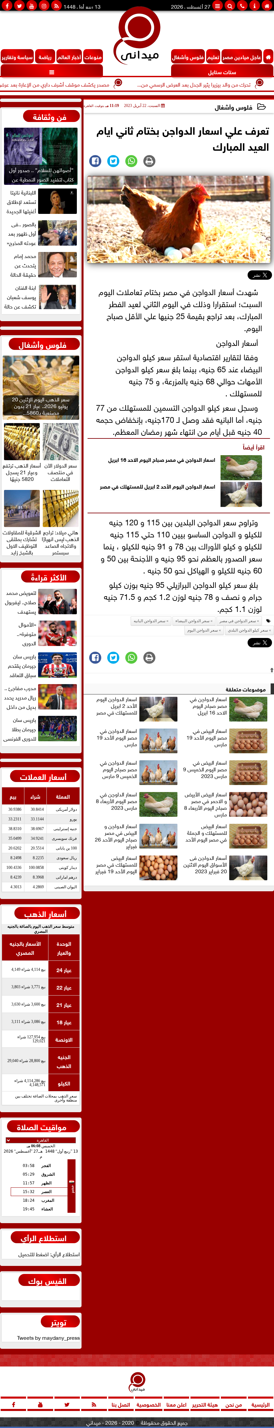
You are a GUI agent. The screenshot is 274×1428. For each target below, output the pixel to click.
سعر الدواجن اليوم (202, 630)
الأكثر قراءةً (48, 576)
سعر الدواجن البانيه (149, 621)
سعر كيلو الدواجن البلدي (248, 630)
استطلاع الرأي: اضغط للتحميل (49, 1253)
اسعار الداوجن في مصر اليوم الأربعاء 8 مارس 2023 (116, 801)
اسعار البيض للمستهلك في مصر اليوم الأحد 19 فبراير (116, 864)
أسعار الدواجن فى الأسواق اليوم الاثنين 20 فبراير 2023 (205, 864)
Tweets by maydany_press (48, 1337)
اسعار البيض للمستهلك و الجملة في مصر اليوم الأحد (206, 832)
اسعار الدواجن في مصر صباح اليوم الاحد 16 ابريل (161, 459)
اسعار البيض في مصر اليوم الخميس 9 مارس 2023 (205, 769)
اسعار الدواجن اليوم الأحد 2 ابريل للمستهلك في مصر (157, 485)
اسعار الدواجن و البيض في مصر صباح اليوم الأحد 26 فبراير (116, 836)
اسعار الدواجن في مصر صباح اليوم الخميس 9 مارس (118, 769)
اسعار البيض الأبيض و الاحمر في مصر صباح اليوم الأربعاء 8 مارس (205, 804)
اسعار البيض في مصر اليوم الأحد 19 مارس (206, 737)
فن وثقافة (49, 116)
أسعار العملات (43, 776)
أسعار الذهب (45, 913)
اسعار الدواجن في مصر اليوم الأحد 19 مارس (117, 737)
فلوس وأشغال (233, 106)
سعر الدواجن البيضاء (192, 621)
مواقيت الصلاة (41, 1126)
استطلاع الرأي (43, 1237)
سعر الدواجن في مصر (238, 621)
